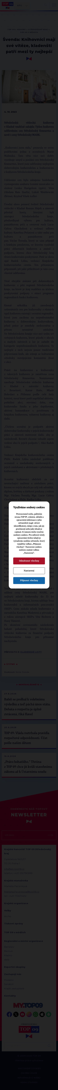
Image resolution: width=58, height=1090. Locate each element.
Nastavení (29, 570)
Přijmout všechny (29, 580)
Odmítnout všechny (29, 561)
